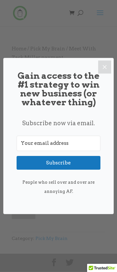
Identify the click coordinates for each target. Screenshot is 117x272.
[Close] (104, 67)
